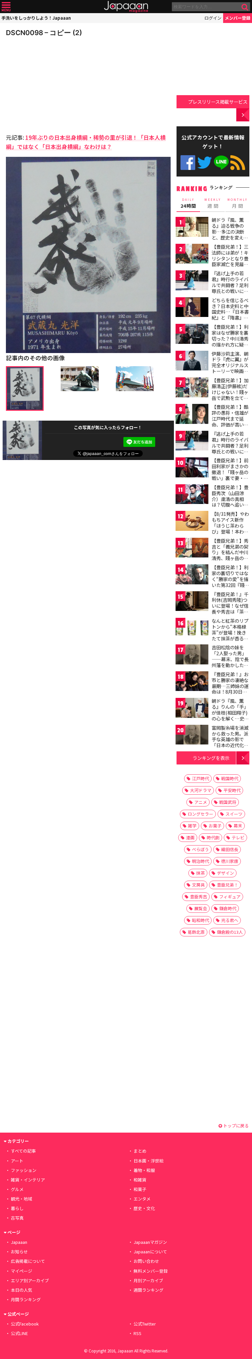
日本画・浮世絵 (148, 1161)
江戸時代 (200, 778)
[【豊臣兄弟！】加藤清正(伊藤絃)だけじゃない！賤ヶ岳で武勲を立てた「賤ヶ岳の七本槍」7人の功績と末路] (192, 388)
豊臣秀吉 (198, 896)
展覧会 (200, 908)
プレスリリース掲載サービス (217, 101)
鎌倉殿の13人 (230, 932)
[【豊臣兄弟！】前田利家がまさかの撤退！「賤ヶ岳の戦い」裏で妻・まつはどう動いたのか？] (192, 468)
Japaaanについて (150, 1251)
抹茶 (200, 873)
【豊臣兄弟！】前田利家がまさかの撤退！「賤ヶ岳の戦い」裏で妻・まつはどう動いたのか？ (230, 475)
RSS (237, 162)
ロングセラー (200, 814)
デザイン (225, 873)
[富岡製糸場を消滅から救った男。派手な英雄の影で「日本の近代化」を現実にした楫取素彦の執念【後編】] (192, 736)
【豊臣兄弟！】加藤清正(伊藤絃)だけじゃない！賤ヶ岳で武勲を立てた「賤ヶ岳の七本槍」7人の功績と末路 (230, 398)
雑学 (192, 826)
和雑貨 (140, 1180)
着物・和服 (144, 1170)
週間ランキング (148, 1290)
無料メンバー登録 (151, 1271)
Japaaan (126, 6)
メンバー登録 (237, 18)
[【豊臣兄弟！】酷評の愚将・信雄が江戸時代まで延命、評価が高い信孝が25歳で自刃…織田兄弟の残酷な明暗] (192, 415)
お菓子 (215, 826)
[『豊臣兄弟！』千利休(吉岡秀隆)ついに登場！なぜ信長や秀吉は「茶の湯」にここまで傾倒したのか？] (192, 602)
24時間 (188, 203)
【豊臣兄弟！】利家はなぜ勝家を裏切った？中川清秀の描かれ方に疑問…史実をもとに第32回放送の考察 (230, 341)
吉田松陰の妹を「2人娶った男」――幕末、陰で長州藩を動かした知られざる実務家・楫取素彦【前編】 (230, 662)
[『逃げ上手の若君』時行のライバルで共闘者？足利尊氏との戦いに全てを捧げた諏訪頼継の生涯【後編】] (192, 442)
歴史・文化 (144, 1208)
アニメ (200, 802)
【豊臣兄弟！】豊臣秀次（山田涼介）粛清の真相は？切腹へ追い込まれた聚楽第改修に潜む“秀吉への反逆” (230, 505)
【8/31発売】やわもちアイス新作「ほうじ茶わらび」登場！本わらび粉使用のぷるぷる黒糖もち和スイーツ (230, 531)
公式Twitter (204, 162)
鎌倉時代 (227, 908)
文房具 (198, 885)
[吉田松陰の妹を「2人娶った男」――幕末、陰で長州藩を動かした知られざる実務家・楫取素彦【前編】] (192, 655)
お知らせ (19, 1251)
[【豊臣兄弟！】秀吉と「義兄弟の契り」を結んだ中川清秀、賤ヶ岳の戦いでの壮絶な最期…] (192, 549)
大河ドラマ (200, 790)
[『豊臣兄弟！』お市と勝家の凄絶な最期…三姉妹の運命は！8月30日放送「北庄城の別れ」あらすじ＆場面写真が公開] (192, 682)
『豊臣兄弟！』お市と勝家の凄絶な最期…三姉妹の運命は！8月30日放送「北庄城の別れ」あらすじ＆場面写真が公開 (230, 692)
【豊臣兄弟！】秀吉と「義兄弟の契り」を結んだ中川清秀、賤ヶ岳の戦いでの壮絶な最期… (230, 555)
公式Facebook (187, 162)
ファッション (23, 1170)
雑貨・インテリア (28, 1180)
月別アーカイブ (148, 1280)
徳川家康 (229, 861)
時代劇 (213, 837)
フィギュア (230, 896)
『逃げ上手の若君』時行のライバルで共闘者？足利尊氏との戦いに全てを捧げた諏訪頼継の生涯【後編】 (230, 448)
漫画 (190, 837)
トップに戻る (235, 1125)
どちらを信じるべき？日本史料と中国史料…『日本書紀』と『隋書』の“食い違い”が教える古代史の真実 (230, 315)
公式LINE (221, 162)
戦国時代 (229, 778)
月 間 (237, 203)
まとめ (140, 1151)
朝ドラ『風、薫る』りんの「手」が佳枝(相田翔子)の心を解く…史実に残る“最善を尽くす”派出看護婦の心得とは (230, 718)
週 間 (212, 203)
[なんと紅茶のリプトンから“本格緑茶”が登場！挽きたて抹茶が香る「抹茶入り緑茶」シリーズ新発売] (192, 629)
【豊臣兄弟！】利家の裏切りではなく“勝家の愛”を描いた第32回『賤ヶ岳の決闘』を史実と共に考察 (230, 582)
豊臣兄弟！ (227, 885)
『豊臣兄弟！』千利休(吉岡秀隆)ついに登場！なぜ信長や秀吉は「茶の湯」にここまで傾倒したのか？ (230, 609)
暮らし (17, 1208)
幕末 (238, 826)
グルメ (17, 1189)
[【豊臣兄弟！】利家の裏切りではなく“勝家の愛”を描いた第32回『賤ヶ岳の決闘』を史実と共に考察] (192, 575)
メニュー (6, 6)
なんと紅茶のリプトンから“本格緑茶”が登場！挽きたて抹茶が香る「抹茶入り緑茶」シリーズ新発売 (230, 635)
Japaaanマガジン (150, 1242)
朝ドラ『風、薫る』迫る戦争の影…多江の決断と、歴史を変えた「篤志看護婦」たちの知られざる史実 (230, 237)
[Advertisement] (52, 83)
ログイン (212, 18)
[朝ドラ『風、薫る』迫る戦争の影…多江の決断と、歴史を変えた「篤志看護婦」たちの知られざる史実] (192, 228)
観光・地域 (21, 1199)
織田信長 (229, 849)
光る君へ (229, 920)
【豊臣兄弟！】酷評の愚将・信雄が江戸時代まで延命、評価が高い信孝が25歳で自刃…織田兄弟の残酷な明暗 (230, 424)
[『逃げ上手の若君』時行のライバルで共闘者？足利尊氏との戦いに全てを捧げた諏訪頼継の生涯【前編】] (192, 281)
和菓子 (140, 1189)
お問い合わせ (146, 1261)
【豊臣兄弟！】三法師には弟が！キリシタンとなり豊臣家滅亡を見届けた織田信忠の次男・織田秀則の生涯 (230, 264)
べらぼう (200, 849)
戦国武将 (227, 802)
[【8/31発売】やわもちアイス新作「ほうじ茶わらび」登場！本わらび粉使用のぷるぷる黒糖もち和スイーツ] (192, 522)
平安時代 (232, 790)
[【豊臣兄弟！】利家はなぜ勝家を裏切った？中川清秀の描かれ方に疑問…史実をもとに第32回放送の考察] (192, 335)
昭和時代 (200, 920)
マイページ (21, 1271)
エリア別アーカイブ (30, 1280)
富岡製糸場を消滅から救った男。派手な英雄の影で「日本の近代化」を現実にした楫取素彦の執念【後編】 (230, 745)
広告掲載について (28, 1261)
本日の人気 (21, 1290)
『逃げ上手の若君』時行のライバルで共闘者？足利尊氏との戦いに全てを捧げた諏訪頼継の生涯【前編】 (230, 288)
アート (17, 1161)
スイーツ (233, 814)
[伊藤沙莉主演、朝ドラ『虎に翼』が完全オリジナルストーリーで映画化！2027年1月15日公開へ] (192, 362)
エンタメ (142, 1199)
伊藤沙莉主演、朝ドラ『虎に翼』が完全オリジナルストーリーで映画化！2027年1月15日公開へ (230, 368)
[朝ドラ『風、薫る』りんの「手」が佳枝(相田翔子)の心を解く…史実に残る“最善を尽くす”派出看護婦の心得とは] (192, 709)
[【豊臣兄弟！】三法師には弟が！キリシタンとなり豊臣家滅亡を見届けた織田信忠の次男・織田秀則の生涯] (192, 255)
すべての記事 (23, 1151)
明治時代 (200, 861)
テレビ (238, 837)
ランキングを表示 (211, 757)
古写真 (17, 1218)
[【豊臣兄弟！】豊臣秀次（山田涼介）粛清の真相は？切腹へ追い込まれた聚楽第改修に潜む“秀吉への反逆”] (192, 495)
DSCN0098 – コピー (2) (44, 33)
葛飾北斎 (196, 932)
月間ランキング (26, 1299)
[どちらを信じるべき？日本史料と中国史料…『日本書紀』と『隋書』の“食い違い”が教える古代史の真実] (192, 308)
